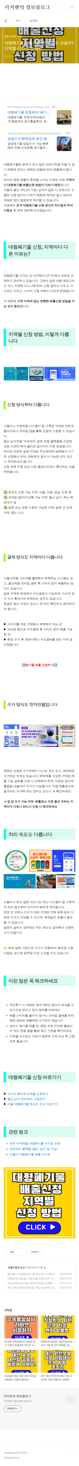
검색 (63, 7)
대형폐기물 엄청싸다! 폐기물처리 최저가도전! (27, 112)
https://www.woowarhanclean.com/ (29, 106)
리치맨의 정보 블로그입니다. (18, 1401)
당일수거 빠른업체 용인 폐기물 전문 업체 (27, 139)
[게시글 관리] (22, 1252)
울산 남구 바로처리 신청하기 (26, 1099)
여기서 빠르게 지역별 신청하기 (27, 1094)
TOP (72, 1454)
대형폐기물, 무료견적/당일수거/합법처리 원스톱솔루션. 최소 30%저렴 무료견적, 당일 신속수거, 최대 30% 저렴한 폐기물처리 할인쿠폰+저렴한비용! (28, 119)
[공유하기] (17, 1252)
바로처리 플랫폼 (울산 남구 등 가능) (34, 1149)
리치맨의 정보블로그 (27, 7)
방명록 (33, 21)
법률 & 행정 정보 (16, 1267)
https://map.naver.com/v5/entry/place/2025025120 (36, 133)
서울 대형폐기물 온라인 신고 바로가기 (32, 1104)
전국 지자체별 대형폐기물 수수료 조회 (35, 1143)
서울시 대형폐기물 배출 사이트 (30, 1154)
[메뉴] (72, 7)
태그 (18, 21)
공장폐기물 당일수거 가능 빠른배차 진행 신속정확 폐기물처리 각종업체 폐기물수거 (28, 146)
